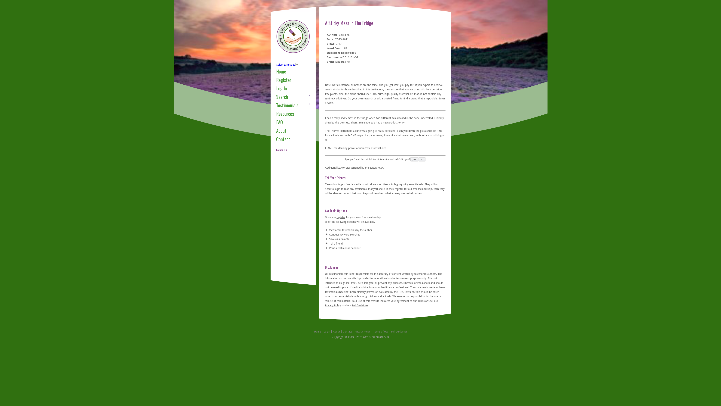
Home (281, 71)
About (281, 130)
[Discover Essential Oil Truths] (293, 52)
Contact (283, 139)
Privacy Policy (333, 305)
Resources (285, 113)
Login (327, 331)
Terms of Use (425, 300)
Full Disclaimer (360, 305)
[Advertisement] (291, 220)
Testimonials (287, 105)
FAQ (279, 122)
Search (282, 96)
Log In (281, 88)
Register (283, 79)
